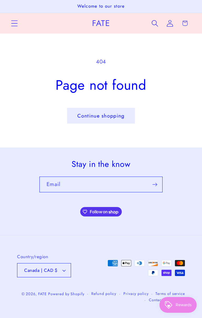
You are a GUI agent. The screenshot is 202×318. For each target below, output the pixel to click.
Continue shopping (100, 115)
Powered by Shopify (66, 293)
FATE (42, 293)
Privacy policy (136, 293)
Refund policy (103, 293)
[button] (14, 23)
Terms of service (170, 293)
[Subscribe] (154, 185)
